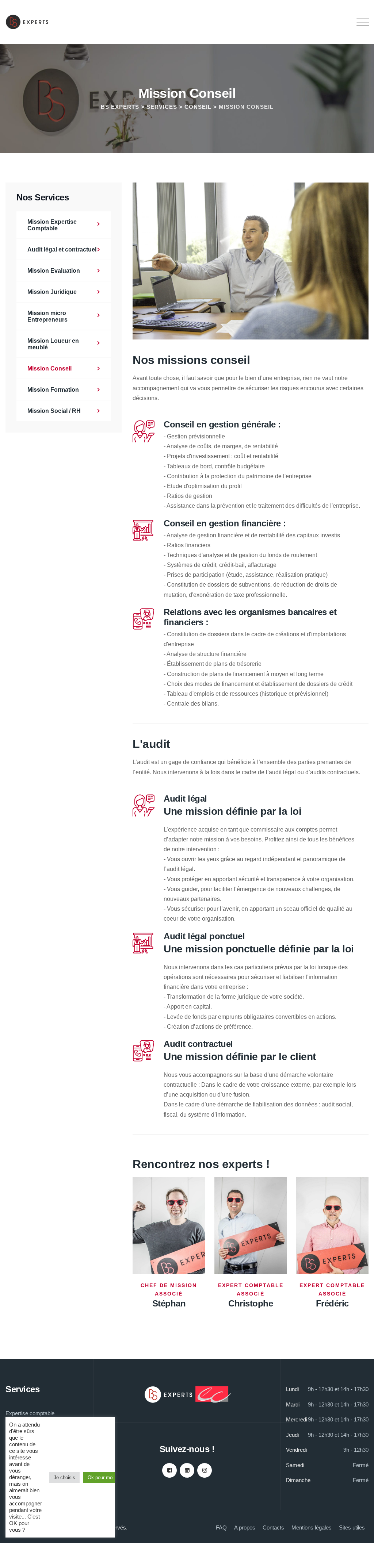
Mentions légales (311, 1527)
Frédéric (332, 1303)
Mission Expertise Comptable (52, 225)
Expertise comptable (29, 1413)
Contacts (273, 1527)
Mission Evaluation (53, 271)
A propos (244, 1527)
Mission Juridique (52, 292)
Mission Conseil (49, 368)
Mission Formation (53, 390)
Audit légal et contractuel (61, 249)
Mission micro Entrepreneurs (47, 316)
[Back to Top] (358, 1531)
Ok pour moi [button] (101, 1477)
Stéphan (169, 1303)
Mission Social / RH (54, 411)
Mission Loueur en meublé (53, 344)
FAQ (221, 1527)
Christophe (250, 1303)
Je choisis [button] (64, 1477)
